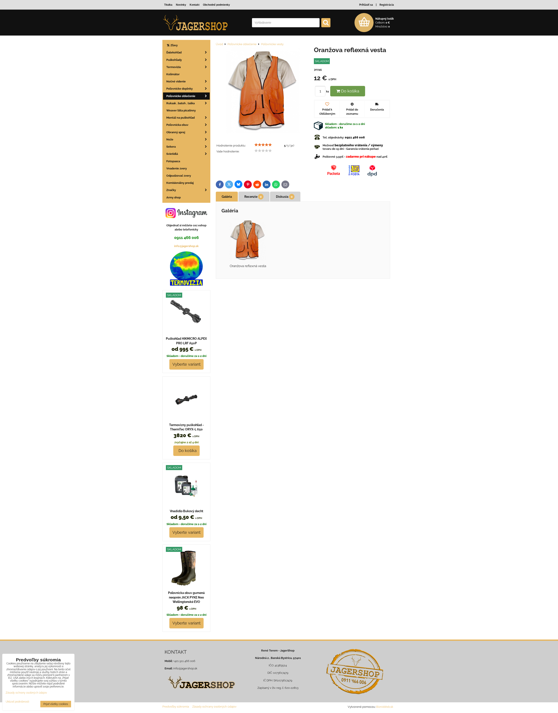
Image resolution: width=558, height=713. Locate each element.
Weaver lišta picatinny (181, 110)
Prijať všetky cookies (55, 704)
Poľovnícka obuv (177, 124)
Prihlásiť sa (366, 4)
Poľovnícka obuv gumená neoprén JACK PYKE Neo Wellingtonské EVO (186, 597)
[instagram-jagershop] (186, 218)
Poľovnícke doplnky (179, 88)
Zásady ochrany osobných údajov (214, 706)
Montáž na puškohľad (180, 117)
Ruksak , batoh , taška (180, 103)
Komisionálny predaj (180, 182)
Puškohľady (174, 59)
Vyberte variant (186, 364)
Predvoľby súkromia (175, 706)
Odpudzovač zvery (178, 175)
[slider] (263, 145)
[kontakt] (354, 671)
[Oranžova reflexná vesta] (263, 90)
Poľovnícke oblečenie (180, 96)
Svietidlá (172, 153)
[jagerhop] (201, 691)
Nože (169, 139)
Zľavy (174, 45)
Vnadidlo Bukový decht (186, 511)
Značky (171, 190)
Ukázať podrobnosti (17, 701)
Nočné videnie (176, 81)
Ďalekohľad (174, 52)
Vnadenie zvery (176, 168)
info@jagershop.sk (186, 246)
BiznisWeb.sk (384, 706)
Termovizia (173, 67)
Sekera (171, 146)
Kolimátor (173, 74)
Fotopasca (173, 161)
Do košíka (349, 91)
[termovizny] (186, 284)
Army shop (173, 197)
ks (327, 91)
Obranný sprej (175, 132)
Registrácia (386, 4)
